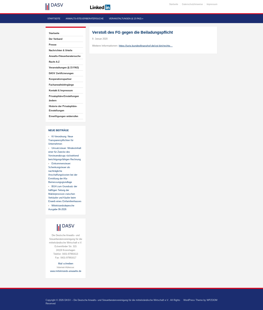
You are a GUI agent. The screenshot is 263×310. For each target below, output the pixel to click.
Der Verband (55, 39)
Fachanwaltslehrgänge (61, 84)
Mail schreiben (65, 263)
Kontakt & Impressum (61, 90)
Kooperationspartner (60, 79)
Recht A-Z (54, 61)
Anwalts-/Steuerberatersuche (85, 18)
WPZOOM (212, 300)
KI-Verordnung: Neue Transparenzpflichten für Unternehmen (60, 140)
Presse (52, 44)
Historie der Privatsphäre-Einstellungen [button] (63, 108)
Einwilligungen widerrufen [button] (63, 116)
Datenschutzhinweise (192, 4)
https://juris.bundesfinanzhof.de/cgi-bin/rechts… (146, 45)
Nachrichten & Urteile (60, 50)
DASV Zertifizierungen (61, 73)
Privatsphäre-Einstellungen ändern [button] (64, 98)
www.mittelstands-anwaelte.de (65, 271)
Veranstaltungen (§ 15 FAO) (126, 18)
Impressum (212, 4)
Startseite (173, 4)
